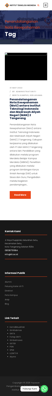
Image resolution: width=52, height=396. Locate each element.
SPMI (12, 350)
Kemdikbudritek (17, 327)
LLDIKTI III (14, 353)
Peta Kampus (11, 295)
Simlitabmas (16, 330)
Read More (20, 194)
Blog (7, 303)
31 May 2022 (16, 87)
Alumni (8, 281)
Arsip (7, 299)
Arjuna (13, 356)
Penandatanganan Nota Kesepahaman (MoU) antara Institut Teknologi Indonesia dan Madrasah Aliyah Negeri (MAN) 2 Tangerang (25, 109)
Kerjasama (36, 95)
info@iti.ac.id (11, 254)
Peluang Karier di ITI (14, 286)
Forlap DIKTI (15, 336)
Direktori (9, 290)
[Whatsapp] (44, 389)
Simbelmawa (16, 340)
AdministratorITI (26, 91)
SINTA (12, 333)
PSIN (12, 346)
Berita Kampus (20, 95)
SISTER (13, 343)
